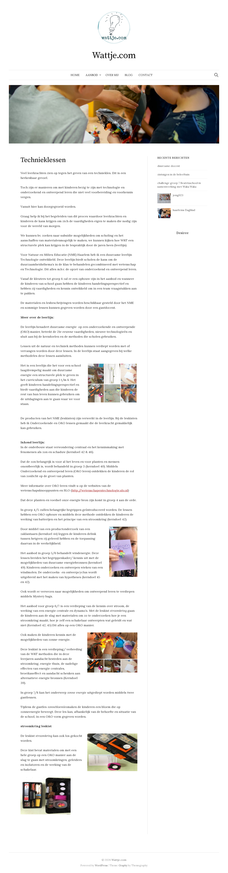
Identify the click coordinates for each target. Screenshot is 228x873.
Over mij (112, 75)
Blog (129, 75)
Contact (146, 75)
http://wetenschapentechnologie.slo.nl (100, 490)
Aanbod (92, 75)
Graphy (123, 865)
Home (75, 75)
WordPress (101, 865)
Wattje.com (114, 55)
